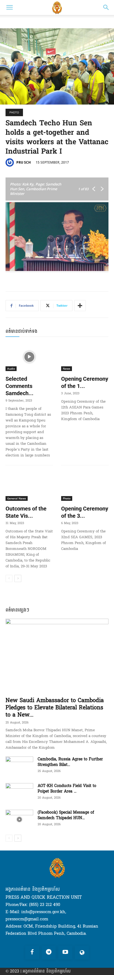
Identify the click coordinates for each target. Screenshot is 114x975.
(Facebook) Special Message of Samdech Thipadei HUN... (66, 815)
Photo (14, 112)
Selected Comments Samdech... (19, 386)
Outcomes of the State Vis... (26, 512)
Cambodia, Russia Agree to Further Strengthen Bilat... (70, 762)
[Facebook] (32, 952)
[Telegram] (49, 952)
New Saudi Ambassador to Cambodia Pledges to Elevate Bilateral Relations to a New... (55, 707)
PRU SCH (23, 162)
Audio (11, 368)
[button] (9, 7)
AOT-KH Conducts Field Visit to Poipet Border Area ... (67, 788)
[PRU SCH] (10, 162)
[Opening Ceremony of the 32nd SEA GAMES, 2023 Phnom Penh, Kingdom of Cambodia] (84, 486)
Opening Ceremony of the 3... (84, 512)
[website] (82, 952)
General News (16, 498)
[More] (80, 305)
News (66, 368)
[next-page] (17, 578)
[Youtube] (65, 952)
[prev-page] (9, 578)
